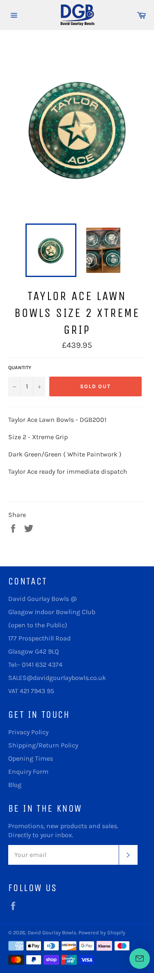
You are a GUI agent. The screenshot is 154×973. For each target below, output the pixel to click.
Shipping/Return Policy (43, 745)
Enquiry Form (28, 771)
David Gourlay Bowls (52, 932)
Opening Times (30, 758)
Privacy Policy (28, 732)
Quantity (19, 367)
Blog (14, 785)
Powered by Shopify (101, 932)
